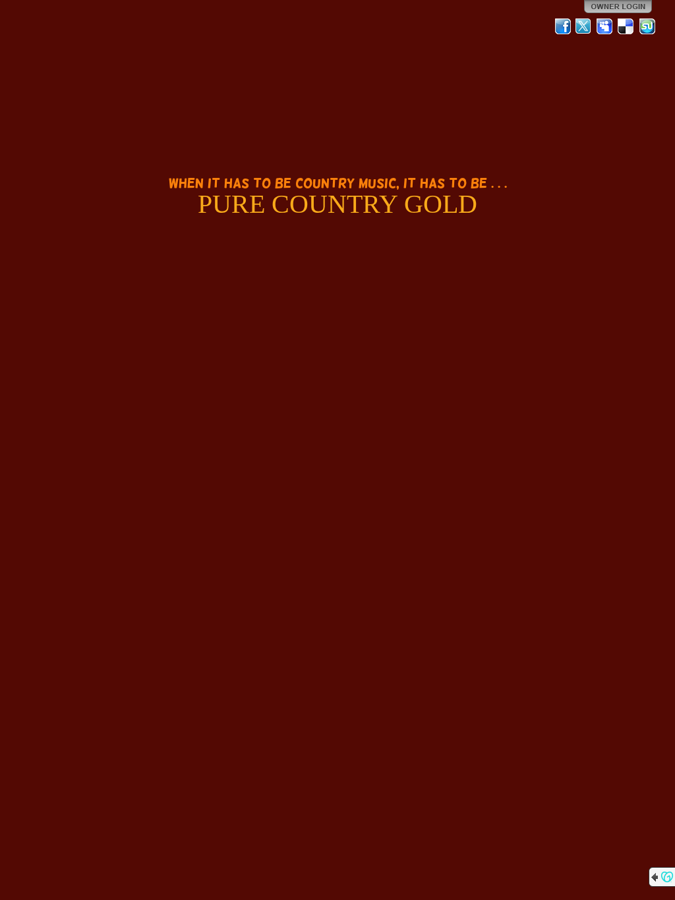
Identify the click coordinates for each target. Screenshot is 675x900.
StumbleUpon (647, 26)
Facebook (563, 26)
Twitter (584, 26)
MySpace (605, 26)
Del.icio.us (626, 26)
